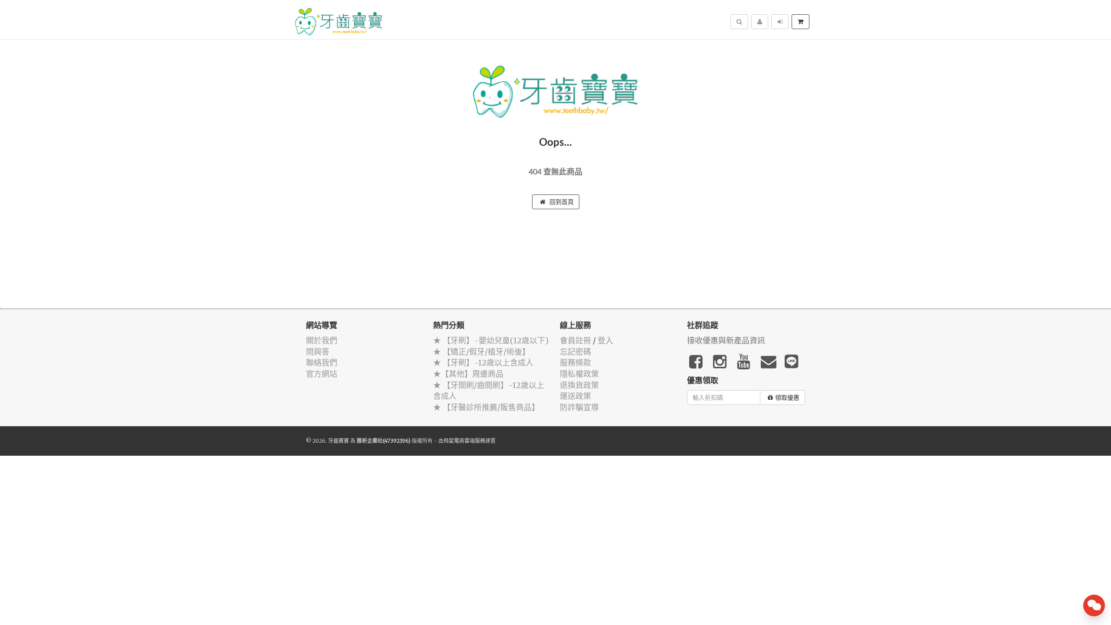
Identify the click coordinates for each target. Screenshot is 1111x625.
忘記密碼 (575, 352)
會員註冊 (575, 340)
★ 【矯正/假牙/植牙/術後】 (481, 352)
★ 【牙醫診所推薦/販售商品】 (486, 407)
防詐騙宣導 (579, 407)
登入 (605, 340)
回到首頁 (561, 202)
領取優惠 (787, 397)
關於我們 (321, 340)
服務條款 (575, 363)
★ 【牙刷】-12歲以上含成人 (483, 363)
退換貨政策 (579, 385)
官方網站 (321, 374)
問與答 (317, 352)
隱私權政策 (579, 374)
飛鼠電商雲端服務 (464, 441)
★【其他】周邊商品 (468, 374)
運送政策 (575, 396)
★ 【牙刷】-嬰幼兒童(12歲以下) (491, 340)
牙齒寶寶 (338, 441)
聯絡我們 (321, 363)
